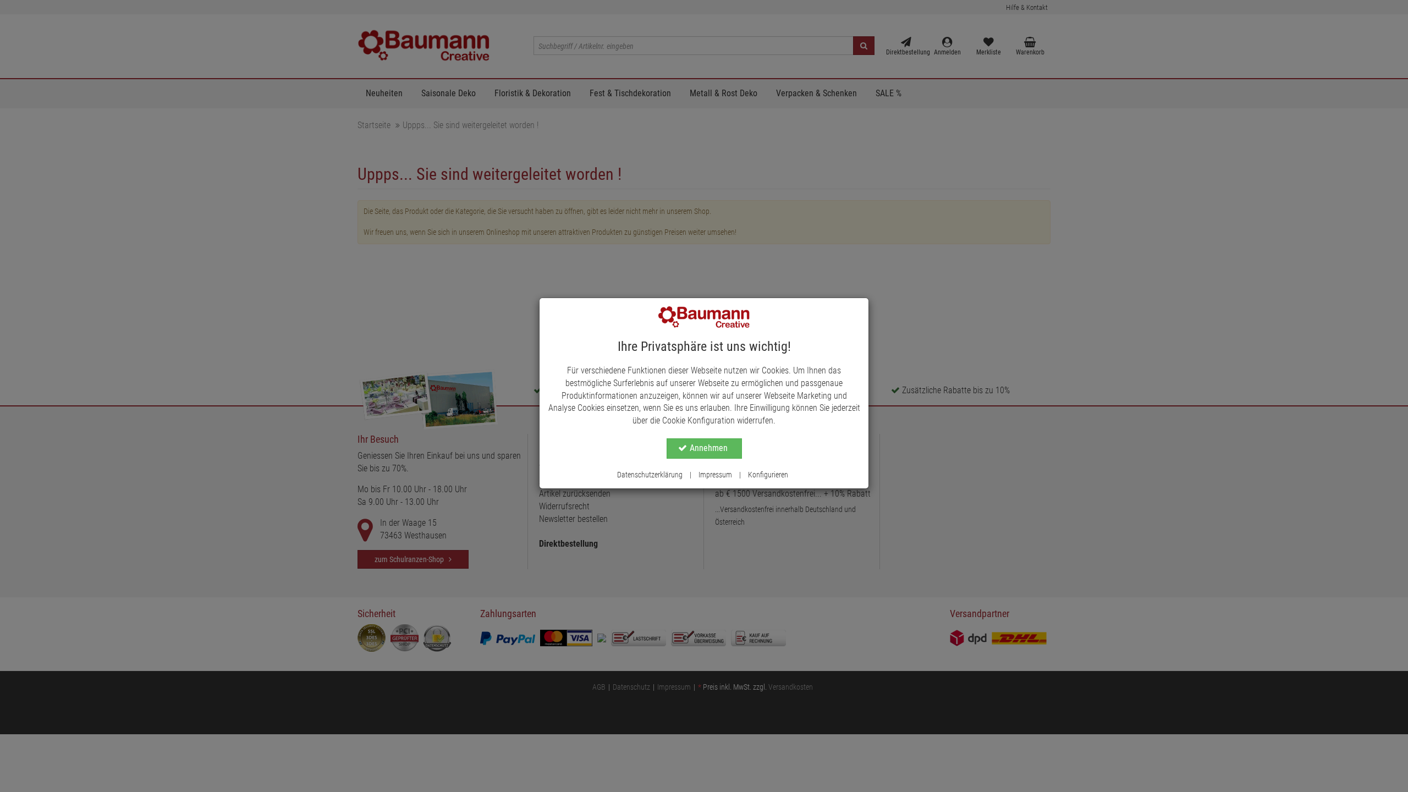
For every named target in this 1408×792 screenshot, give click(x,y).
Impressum (715, 474)
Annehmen (709, 448)
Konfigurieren (768, 474)
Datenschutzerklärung (650, 474)
